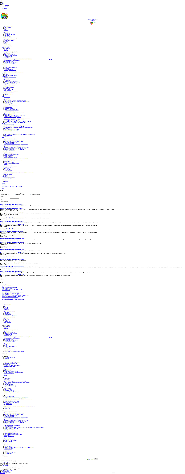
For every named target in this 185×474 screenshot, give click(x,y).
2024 (3, 188)
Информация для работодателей (9, 54)
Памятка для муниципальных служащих (11, 62)
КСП (3, 96)
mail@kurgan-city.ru (6, 462)
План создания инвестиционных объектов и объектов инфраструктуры (16, 431)
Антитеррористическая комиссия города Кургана (12, 365)
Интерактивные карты (8, 453)
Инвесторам (4, 151)
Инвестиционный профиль (8, 167)
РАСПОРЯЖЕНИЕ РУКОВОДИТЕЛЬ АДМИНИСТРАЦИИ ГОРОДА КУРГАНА (17, 121)
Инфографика (6, 31)
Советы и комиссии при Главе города (10, 75)
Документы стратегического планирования (11, 110)
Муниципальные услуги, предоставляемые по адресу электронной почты (16, 397)
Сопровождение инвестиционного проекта (11, 159)
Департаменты (6, 78)
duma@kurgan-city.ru (6, 465)
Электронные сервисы (8, 403)
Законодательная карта (8, 174)
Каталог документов (7, 106)
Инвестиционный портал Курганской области (11, 163)
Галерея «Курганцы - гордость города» (10, 315)
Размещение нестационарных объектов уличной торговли (13, 145)
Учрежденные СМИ (7, 90)
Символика (6, 30)
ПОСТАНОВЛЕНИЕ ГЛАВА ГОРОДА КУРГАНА (12, 117)
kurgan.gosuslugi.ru (6, 471)
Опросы (5, 45)
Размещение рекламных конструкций (10, 142)
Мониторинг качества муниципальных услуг (11, 130)
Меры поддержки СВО (8, 128)
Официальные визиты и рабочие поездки (11, 371)
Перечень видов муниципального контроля (11, 129)
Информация (4, 8)
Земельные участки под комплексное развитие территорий (14, 149)
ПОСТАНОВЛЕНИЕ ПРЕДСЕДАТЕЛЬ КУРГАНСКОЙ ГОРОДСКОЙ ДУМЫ (15, 295)
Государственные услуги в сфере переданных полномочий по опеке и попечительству (18, 127)
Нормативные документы (8, 103)
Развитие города (7, 33)
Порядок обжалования (8, 107)
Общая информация (7, 27)
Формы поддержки (7, 161)
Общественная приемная (8, 94)
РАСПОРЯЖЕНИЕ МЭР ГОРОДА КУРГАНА (11, 120)
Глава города (4, 73)
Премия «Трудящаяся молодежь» (9, 39)
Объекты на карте (7, 80)
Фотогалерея (6, 41)
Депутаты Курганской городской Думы (10, 67)
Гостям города (6, 35)
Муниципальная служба (6, 47)
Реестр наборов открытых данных (9, 177)
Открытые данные (5, 176)
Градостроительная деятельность (9, 34)
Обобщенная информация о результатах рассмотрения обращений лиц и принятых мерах (19, 172)
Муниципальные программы (7, 288)
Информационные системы (8, 89)
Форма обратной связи (8, 438)
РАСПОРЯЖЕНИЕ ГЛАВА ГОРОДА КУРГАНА (12, 119)
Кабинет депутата (7, 68)
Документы (4, 105)
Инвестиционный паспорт (8, 156)
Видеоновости (6, 42)
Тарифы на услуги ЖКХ (8, 114)
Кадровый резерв (7, 48)
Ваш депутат (6, 66)
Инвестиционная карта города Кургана (10, 157)
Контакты (5, 93)
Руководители (6, 358)
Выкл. (8, 5)
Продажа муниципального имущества (10, 411)
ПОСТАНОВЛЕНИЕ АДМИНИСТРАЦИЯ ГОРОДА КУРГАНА (15, 115)
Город (3, 25)
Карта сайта (6, 181)
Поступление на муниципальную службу (11, 51)
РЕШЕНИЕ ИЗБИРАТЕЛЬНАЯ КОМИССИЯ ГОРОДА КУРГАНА (15, 122)
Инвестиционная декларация (9, 155)
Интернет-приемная (7, 71)
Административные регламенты (9, 113)
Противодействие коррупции (9, 40)
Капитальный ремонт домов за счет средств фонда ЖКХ (13, 141)
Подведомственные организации (9, 79)
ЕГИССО (5, 95)
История (5, 28)
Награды (5, 43)
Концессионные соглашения (9, 143)
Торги (3, 137)
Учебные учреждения (7, 57)
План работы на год (7, 99)
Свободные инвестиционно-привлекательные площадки (13, 160)
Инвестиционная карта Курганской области (11, 154)
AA (1, 3)
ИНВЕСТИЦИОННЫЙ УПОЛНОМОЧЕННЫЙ (12, 425)
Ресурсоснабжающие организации (10, 165)
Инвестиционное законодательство (10, 432)
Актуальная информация (8, 26)
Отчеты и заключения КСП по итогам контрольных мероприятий (15, 100)
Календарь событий (7, 322)
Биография (6, 74)
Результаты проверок (7, 88)
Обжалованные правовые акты (9, 108)
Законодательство (7, 53)
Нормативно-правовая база (8, 173)
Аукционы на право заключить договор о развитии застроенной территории (16, 146)
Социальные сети (7, 175)
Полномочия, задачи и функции (9, 85)
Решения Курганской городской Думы (10, 349)
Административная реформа (9, 87)
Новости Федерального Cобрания (9, 63)
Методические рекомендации (9, 61)
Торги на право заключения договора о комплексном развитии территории (16, 147)
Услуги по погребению (8, 135)
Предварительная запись (8, 404)
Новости (5, 65)
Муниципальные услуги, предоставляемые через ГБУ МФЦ (14, 126)
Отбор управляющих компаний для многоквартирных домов (14, 140)
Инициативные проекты (8, 46)
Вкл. (6, 5)
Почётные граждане (7, 36)
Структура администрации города (10, 77)
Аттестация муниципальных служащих (10, 55)
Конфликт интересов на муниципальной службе (12, 60)
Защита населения (7, 84)
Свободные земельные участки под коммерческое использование (15, 148)
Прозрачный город (7, 321)
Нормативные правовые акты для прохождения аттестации (12, 289)
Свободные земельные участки (9, 150)
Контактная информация (8, 56)
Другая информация (7, 132)
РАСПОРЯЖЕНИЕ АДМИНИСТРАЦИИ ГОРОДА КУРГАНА (14, 118)
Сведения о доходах (7, 102)
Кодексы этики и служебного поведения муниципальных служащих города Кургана (18, 58)
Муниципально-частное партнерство (10, 166)
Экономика (6, 308)
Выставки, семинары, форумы (9, 162)
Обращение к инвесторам (8, 152)
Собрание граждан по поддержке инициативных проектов (14, 72)
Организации (6, 32)
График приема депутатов (8, 69)
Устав (5, 29)
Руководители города (7, 37)
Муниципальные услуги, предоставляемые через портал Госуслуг (15, 125)
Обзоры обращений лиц (8, 446)
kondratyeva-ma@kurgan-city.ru (8, 470)
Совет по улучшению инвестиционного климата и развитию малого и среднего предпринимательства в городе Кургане (24, 153)
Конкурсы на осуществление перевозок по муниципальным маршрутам (16, 144)
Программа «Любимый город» (9, 38)
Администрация (5, 76)
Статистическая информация (9, 92)
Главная (3, 183)
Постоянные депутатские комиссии (10, 70)
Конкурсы (6, 50)
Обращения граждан (5, 168)
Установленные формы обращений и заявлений (12, 82)
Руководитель (6, 379)
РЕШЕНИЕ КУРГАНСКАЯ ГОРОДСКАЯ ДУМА (12, 116)
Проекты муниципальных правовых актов (11, 81)
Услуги (3, 123)
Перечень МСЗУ (7, 136)
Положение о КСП (7, 97)
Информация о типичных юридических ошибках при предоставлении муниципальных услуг (19, 134)
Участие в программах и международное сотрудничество (13, 372)
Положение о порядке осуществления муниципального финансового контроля (17, 101)
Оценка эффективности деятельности (10, 83)
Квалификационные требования (9, 52)
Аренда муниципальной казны (9, 139)
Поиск (3, 179)
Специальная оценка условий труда (10, 104)
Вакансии (5, 49)
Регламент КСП (6, 98)
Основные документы (8, 112)
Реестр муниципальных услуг (9, 124)
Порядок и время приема (8, 170)
